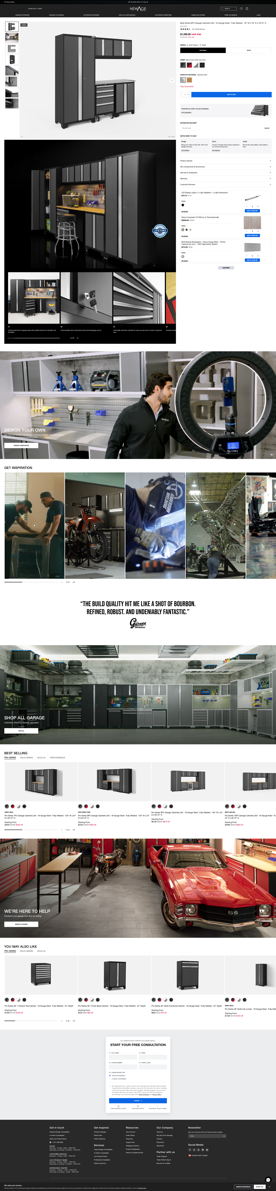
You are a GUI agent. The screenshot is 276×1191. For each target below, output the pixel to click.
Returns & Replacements (134, 1153)
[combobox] (230, 8)
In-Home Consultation (57, 1135)
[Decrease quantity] (182, 94)
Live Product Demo (100, 1156)
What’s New (98, 1135)
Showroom (160, 1142)
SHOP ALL (21, 731)
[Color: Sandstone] (182, 229)
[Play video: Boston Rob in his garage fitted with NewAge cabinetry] (34, 525)
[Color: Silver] (182, 256)
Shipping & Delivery (132, 1146)
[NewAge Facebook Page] (189, 1149)
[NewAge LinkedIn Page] (198, 1149)
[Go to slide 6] (48, 338)
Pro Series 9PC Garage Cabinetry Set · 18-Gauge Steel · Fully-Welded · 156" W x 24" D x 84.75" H (187, 813)
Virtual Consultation (118, 1076)
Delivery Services (100, 1163)
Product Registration (133, 1149)
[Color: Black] (182, 205)
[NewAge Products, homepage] (138, 8)
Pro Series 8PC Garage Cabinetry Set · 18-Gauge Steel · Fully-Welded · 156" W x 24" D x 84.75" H (113, 816)
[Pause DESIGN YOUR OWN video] (272, 454)
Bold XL (249, 50)
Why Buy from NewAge (165, 1135)
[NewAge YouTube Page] (202, 1149)
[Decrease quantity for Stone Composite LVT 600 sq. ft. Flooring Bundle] (246, 231)
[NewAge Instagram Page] (194, 1149)
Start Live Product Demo (58, 1139)
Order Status (130, 1135)
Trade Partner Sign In (164, 1160)
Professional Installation (102, 1160)
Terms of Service (144, 1094)
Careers (159, 1139)
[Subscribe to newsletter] (224, 1136)
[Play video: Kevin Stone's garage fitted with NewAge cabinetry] (216, 525)
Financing (129, 1139)
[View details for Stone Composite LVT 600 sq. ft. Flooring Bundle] (252, 222)
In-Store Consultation (119, 1079)
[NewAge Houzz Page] (207, 1149)
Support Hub (130, 1142)
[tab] (10, 757)
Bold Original (203, 50)
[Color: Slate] (186, 229)
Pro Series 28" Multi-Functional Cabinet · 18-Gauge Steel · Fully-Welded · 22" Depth (186, 1006)
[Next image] (171, 80)
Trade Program (162, 1156)
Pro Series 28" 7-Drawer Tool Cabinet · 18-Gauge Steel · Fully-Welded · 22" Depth (39, 1006)
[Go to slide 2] (18, 338)
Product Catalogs (100, 1132)
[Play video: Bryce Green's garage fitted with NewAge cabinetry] (155, 525)
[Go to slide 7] (56, 338)
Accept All (259, 1187)
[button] (61, 8)
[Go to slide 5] (41, 338)
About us (160, 1132)
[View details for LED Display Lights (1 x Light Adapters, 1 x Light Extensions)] (252, 198)
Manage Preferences (243, 1187)
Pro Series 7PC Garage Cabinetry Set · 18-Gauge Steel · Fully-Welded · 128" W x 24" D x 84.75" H (40, 816)
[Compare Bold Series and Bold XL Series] (187, 45)
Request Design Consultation (59, 1132)
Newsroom (160, 1146)
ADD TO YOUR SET (252, 211)
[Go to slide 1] (11, 338)
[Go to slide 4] (33, 338)
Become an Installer (163, 1163)
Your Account (130, 1132)
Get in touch (57, 1127)
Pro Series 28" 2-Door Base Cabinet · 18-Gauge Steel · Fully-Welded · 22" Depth (112, 1006)
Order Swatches (99, 1139)
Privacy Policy (142, 1188)
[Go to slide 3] (26, 338)
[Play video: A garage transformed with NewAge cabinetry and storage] (95, 525)
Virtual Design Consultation (103, 1149)
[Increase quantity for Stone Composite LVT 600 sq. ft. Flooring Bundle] (258, 231)
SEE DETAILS (184, 211)
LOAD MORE (226, 268)
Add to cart (231, 94)
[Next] (77, 338)
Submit (266, 128)
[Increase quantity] (188, 94)
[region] (12, 80)
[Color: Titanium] (190, 229)
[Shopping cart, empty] (247, 8)
